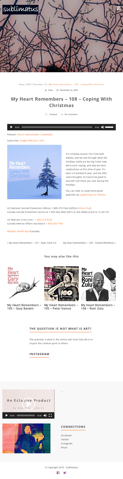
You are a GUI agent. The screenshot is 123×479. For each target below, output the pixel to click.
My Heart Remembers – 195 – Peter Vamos (61, 306)
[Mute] (102, 127)
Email (64, 447)
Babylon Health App (18, 231)
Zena (50, 90)
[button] (28, 404)
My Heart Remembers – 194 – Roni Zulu (98, 306)
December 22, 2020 (69, 90)
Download (47, 134)
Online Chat (83, 208)
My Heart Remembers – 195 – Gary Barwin (24, 306)
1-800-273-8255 (43, 219)
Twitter (65, 439)
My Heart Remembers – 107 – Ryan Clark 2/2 (32, 242)
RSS (42, 140)
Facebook (66, 435)
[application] (61, 127)
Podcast (53, 114)
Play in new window (28, 134)
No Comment (71, 114)
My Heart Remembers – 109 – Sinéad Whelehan (88, 242)
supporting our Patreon (93, 194)
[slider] (109, 127)
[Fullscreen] (50, 415)
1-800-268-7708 (54, 223)
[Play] (11, 127)
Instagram (67, 443)
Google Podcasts (28, 140)
